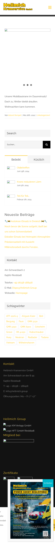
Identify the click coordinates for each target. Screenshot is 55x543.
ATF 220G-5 (12, 316)
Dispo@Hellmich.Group (24, 287)
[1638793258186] (27, 59)
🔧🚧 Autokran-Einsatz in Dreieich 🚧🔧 (26, 221)
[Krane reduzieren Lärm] (11, 183)
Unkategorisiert (43, 115)
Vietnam (10, 342)
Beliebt (16, 159)
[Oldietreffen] (11, 169)
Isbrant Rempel (14, 115)
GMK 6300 (25, 326)
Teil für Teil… (23, 196)
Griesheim (40, 326)
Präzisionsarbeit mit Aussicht (19, 242)
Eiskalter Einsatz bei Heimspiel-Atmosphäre (27, 236)
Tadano (45, 337)
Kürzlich (39, 159)
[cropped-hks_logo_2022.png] (17, 4)
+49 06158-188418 (23, 282)
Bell (41, 316)
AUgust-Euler (28, 316)
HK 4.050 (20, 332)
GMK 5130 (33, 321)
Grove (9, 332)
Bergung (10, 321)
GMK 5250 (11, 326)
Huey (8, 337)
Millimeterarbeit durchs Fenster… (21, 247)
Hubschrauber (36, 332)
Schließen (48, 483)
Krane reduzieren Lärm (29, 181)
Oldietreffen (23, 167)
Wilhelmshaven (26, 342)
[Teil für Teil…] (11, 197)
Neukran (19, 337)
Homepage (22, 293)
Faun (21, 321)
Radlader (32, 337)
